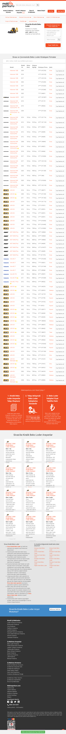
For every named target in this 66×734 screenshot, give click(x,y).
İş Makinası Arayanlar (14, 642)
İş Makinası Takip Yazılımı (14, 678)
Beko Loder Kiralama (13, 644)
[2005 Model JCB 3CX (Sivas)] (15, 194)
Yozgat (51, 286)
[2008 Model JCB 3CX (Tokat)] (15, 332)
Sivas (50, 70)
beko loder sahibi (35, 418)
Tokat (50, 294)
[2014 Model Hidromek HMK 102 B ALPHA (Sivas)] (18, 148)
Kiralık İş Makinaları (13, 620)
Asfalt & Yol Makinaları (52, 17)
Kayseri (51, 298)
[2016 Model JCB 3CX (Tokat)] (15, 367)
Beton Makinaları (38, 17)
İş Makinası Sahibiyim (13, 668)
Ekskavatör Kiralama (13, 624)
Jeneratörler (32, 21)
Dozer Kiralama (11, 653)
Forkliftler (22, 21)
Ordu (50, 355)
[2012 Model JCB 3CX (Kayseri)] (15, 343)
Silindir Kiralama (12, 635)
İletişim (9, 697)
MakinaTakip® (41, 10)
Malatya (51, 290)
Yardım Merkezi (11, 689)
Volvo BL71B (13, 274)
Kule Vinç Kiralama (12, 655)
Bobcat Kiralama (12, 658)
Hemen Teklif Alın (56, 609)
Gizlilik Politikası (12, 695)
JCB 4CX (12, 228)
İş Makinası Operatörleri (14, 679)
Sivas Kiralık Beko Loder (13, 546)
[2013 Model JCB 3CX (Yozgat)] (15, 286)
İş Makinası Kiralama (14, 663)
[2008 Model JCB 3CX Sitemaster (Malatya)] (16, 382)
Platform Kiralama (12, 628)
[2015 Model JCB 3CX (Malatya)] (15, 321)
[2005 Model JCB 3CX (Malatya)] (15, 340)
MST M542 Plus (14, 232)
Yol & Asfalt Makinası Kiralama (16, 633)
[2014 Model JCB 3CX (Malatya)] (15, 290)
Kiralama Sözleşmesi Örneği (15, 674)
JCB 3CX (12, 190)
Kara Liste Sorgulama (13, 672)
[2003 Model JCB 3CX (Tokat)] (15, 328)
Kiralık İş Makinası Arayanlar (21, 11)
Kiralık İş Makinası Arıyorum (8, 11)
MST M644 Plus (14, 251)
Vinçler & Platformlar (10, 21)
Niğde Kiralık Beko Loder (40, 565)
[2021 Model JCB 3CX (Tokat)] (15, 313)
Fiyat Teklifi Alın (53, 45)
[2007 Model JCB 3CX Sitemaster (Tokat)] (16, 360)
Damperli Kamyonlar (24, 17)
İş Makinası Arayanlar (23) (14, 666)
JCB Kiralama (11, 656)
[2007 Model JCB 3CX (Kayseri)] (15, 317)
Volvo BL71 (13, 259)
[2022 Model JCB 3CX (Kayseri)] (15, 309)
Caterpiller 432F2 (14, 97)
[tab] (53, 26)
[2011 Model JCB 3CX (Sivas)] (15, 198)
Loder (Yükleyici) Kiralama (14, 622)
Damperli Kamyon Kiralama (15, 632)
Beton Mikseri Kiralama (13, 651)
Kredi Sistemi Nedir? (13, 670)
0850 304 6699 (14, 705)
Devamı (50, 462)
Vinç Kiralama (11, 626)
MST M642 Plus (14, 243)
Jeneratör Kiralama (12, 637)
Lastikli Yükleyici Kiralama (14, 647)
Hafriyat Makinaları (10, 17)
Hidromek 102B (14, 70)
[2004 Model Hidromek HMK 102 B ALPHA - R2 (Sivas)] (10, 114)
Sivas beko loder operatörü (14, 583)
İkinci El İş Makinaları (31, 11)
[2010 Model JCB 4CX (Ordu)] (15, 364)
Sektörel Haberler (12, 691)
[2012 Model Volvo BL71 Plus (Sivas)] (10, 283)
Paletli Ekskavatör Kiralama (15, 645)
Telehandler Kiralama (13, 649)
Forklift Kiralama (12, 630)
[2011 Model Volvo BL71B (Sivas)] (17, 278)
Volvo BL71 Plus (14, 281)
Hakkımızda (10, 688)
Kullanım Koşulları (12, 693)
